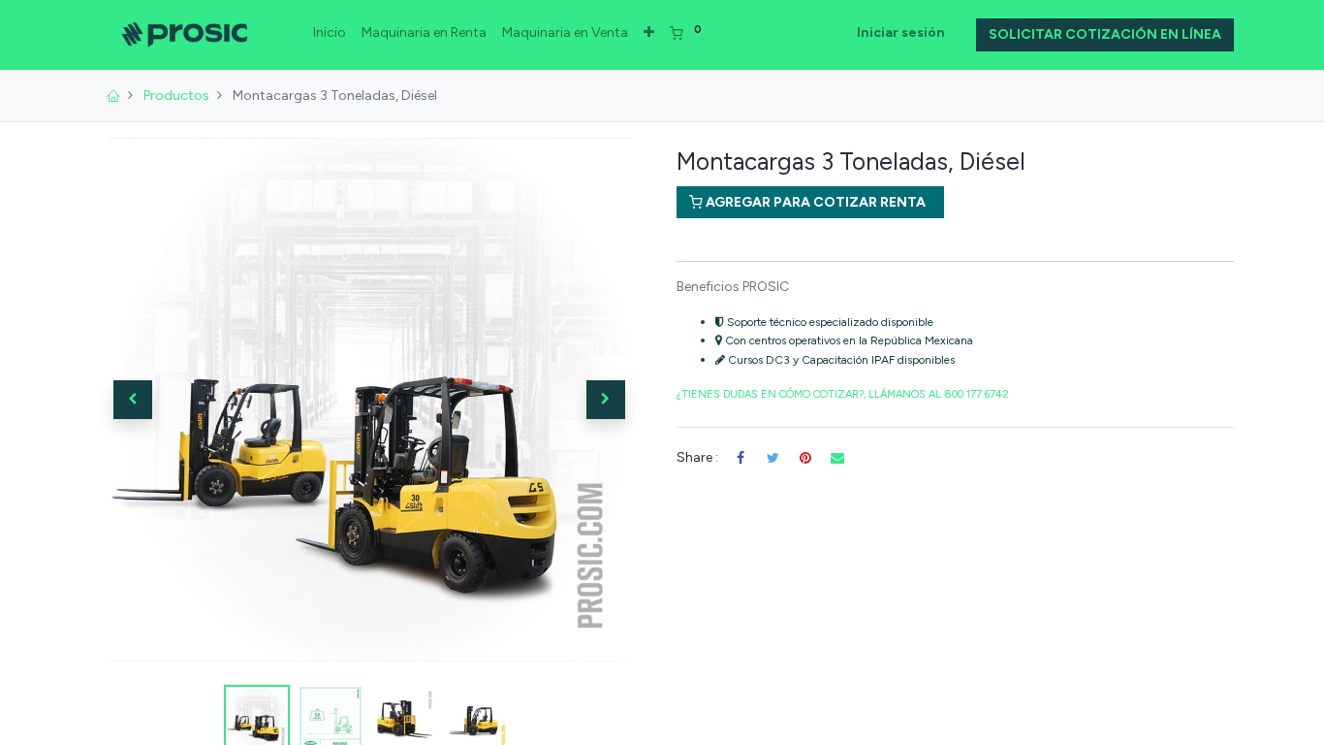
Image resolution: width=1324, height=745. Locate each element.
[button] (649, 33)
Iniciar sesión (901, 32)
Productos (176, 95)
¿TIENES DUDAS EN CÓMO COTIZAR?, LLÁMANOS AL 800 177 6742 (843, 394)
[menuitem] (329, 33)
